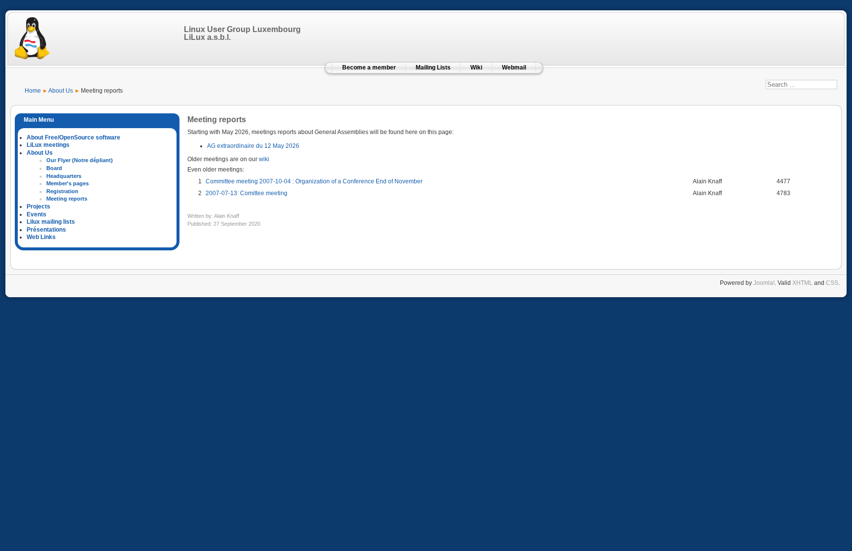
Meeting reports (66, 199)
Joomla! (764, 282)
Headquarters (63, 176)
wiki (264, 159)
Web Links (41, 237)
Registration (62, 191)
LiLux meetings (48, 144)
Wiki (476, 67)
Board (54, 168)
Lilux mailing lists (51, 221)
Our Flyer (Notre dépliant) (79, 160)
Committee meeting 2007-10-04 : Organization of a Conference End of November (314, 181)
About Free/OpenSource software (73, 137)
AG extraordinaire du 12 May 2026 (253, 145)
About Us (40, 152)
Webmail (514, 67)
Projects (38, 206)
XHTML (802, 282)
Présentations (46, 229)
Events (36, 214)
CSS (832, 282)
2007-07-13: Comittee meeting (246, 193)
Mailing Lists (433, 67)
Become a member (369, 67)
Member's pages (67, 183)
